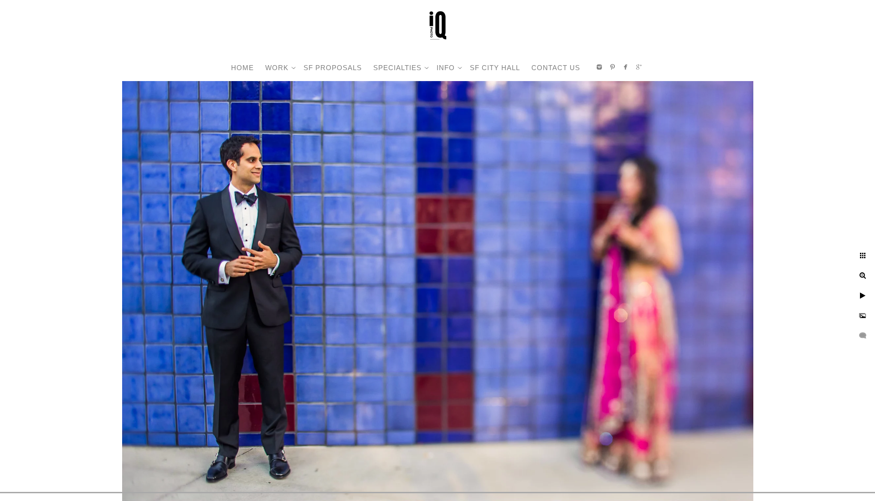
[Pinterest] (612, 66)
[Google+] (638, 66)
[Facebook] (625, 66)
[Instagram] (599, 66)
